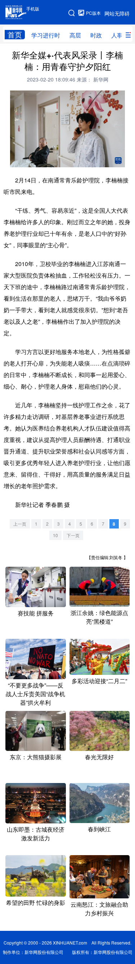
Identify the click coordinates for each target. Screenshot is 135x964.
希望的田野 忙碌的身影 (35, 902)
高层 (75, 35)
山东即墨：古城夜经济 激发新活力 (35, 833)
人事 (117, 35)
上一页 (19, 524)
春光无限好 (99, 757)
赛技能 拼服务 (36, 613)
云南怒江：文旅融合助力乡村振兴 (99, 908)
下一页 (73, 535)
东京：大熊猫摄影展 (36, 757)
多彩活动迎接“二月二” (99, 681)
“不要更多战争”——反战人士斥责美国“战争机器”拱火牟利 (35, 694)
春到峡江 (99, 829)
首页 (15, 34)
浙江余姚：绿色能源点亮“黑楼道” (99, 617)
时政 (96, 35)
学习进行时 (45, 35)
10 (55, 535)
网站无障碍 (117, 13)
